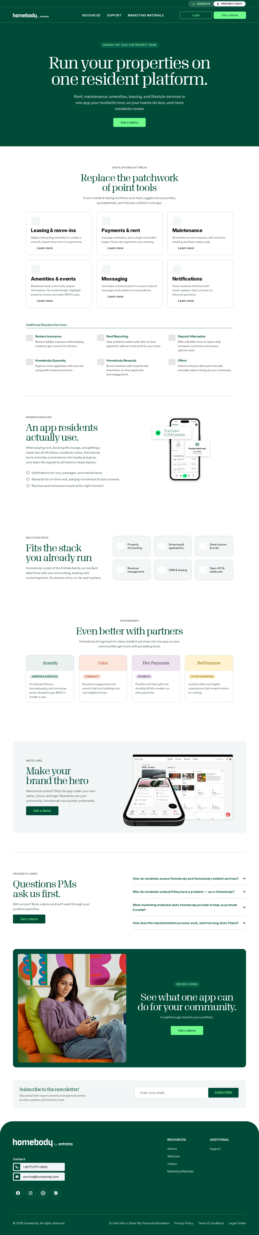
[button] (189, 878)
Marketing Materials (146, 15)
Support (114, 15)
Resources (91, 15)
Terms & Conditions (211, 1223)
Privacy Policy (183, 1223)
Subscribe (223, 1092)
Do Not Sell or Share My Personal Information (139, 1223)
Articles (172, 1148)
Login (196, 15)
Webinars (173, 1156)
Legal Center (237, 1223)
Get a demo (230, 15)
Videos (172, 1163)
